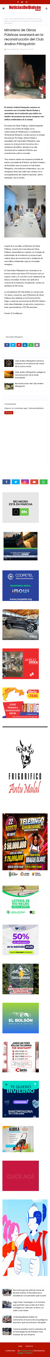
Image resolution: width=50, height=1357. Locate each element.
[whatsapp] (44, 481)
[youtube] (34, 481)
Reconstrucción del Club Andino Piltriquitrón (29, 385)
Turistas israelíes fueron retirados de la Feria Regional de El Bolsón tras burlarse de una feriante (29, 1332)
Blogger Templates (25, 1353)
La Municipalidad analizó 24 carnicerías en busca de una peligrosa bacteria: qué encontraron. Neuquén (30, 1320)
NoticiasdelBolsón (12, 49)
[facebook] (18, 2)
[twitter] (22, 2)
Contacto (29, 1346)
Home (20, 1346)
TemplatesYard (26, 1351)
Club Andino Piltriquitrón (17, 19)
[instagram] (26, 2)
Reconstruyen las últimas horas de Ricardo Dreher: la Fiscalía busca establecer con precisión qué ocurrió (29, 1293)
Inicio (6, 19)
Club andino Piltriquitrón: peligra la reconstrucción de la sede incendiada (30, 375)
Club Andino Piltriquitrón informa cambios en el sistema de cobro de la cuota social (29, 364)
